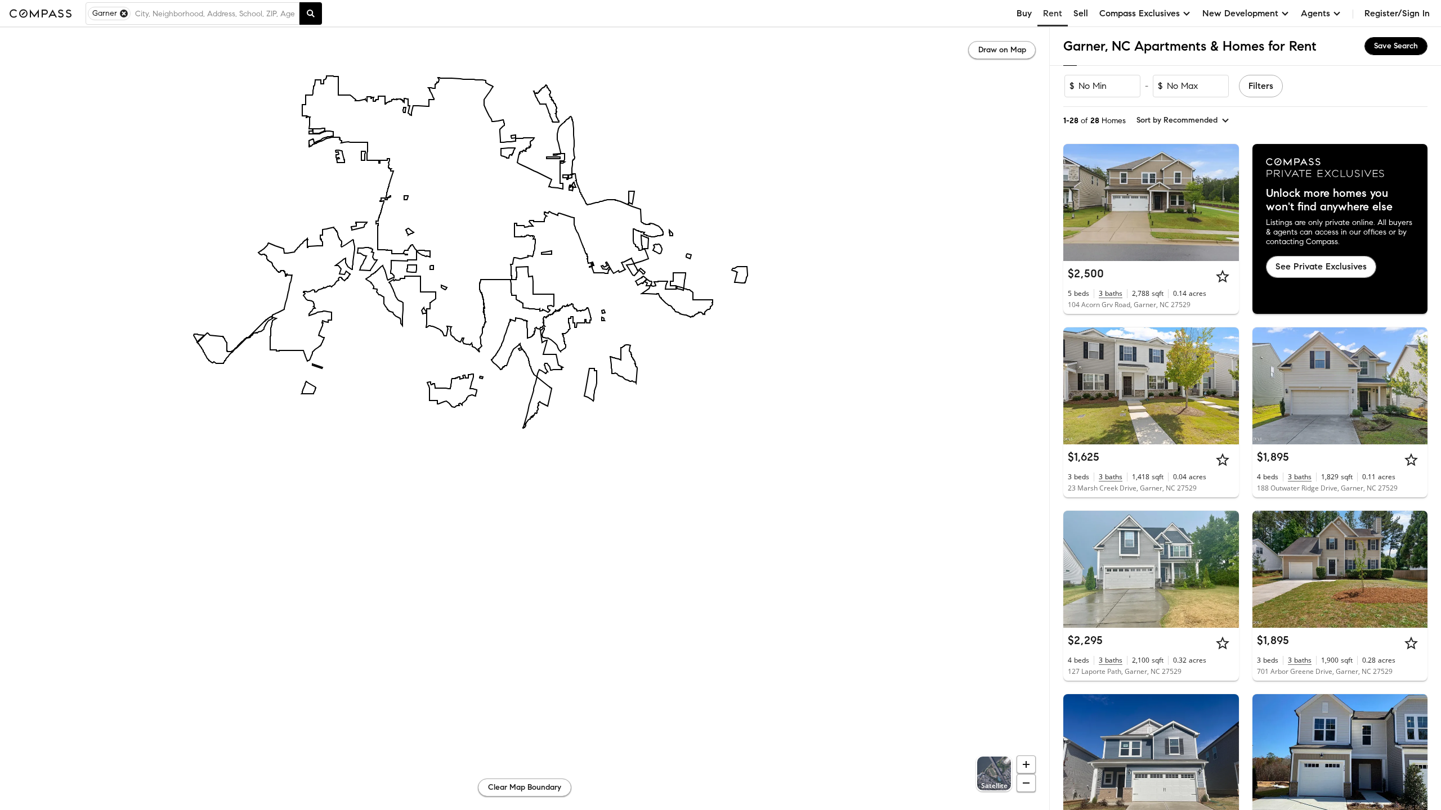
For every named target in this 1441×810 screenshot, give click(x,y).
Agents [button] (1315, 13)
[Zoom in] (1026, 764)
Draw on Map (1002, 50)
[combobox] (215, 13)
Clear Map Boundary (524, 787)
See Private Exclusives (1321, 266)
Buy (1024, 13)
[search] (310, 13)
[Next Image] (1225, 203)
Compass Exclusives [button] (1139, 13)
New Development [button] (1240, 13)
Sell (1080, 13)
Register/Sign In (1397, 13)
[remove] (123, 13)
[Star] (1222, 276)
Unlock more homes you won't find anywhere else (1329, 200)
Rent (1052, 13)
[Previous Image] (1077, 203)
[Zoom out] (1026, 783)
